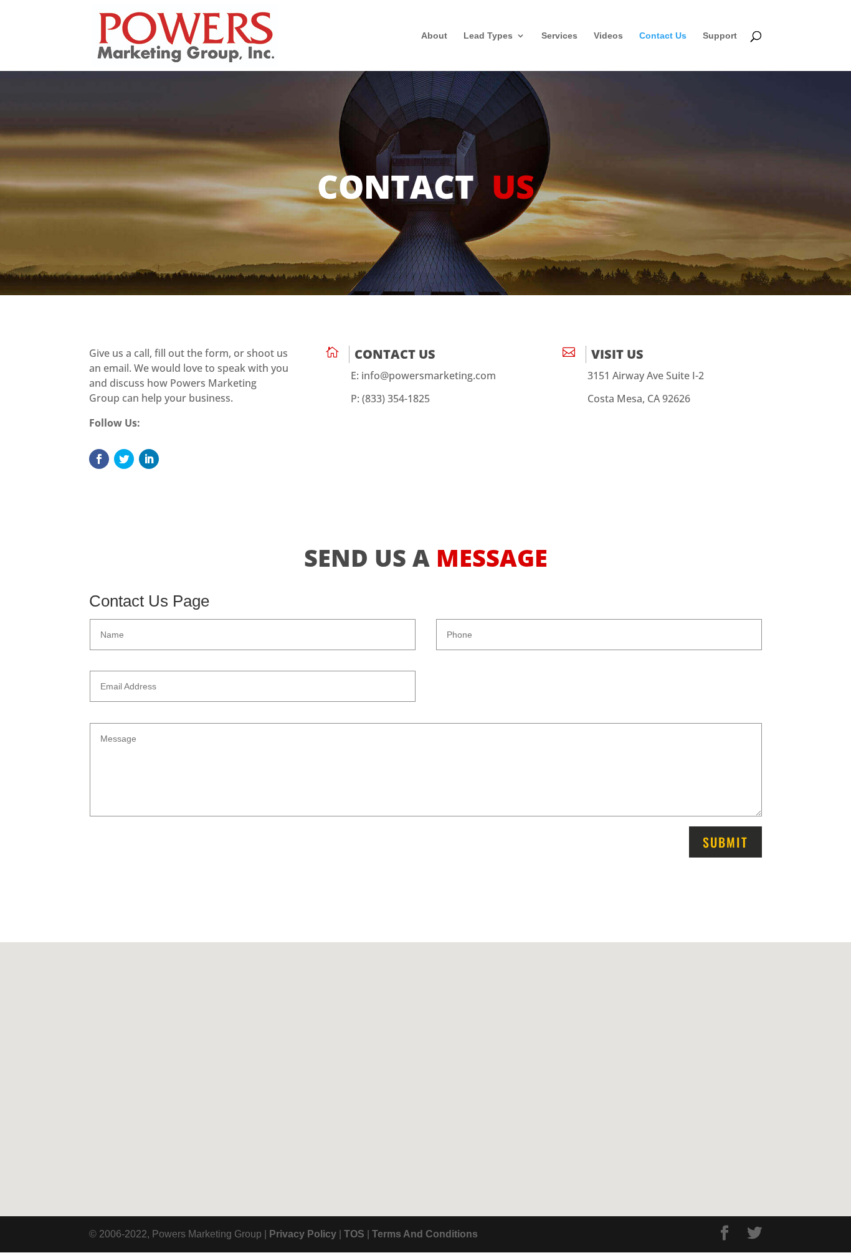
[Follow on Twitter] (124, 459)
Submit (725, 842)
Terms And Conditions (425, 1234)
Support (720, 35)
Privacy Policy (302, 1234)
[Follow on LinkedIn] (149, 459)
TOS (354, 1234)
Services (559, 35)
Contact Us (663, 35)
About (434, 35)
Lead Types (488, 35)
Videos (608, 35)
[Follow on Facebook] (99, 459)
